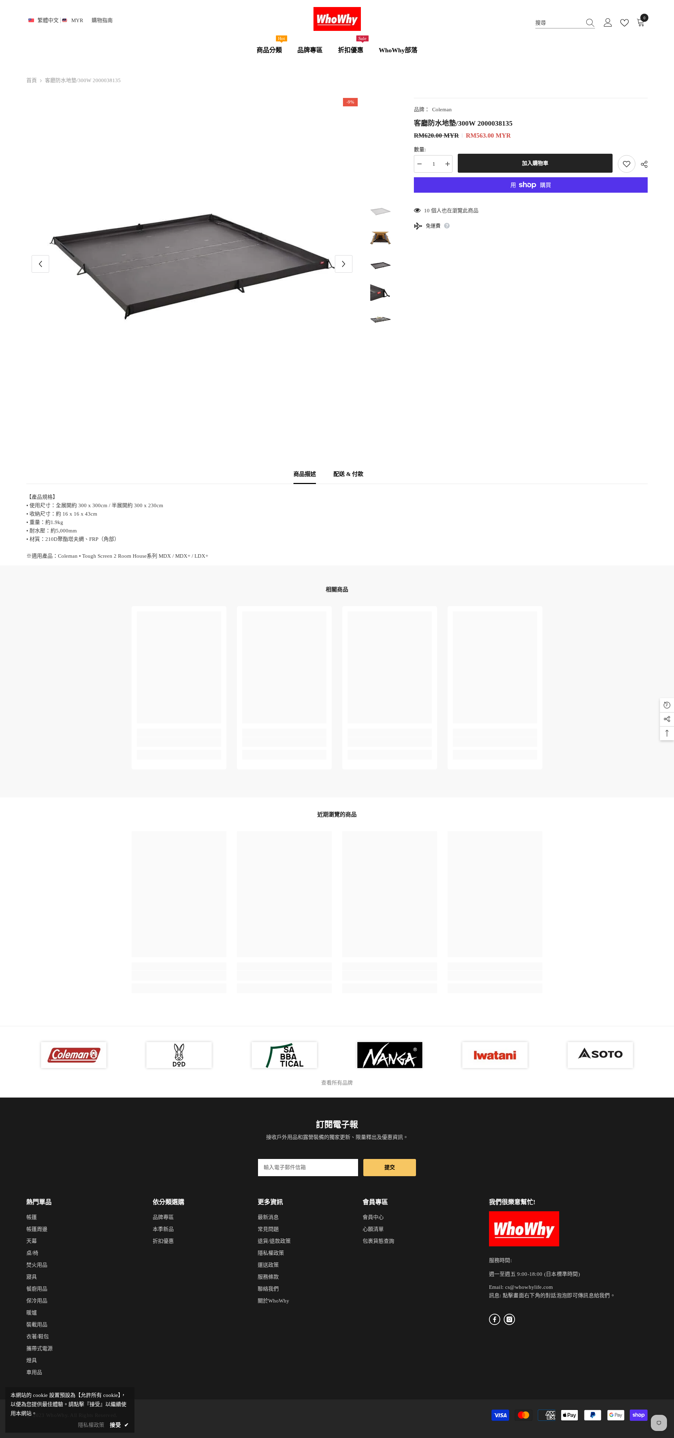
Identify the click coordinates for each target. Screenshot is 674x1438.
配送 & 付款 (348, 474)
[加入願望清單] (626, 164)
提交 (389, 1167)
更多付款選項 (531, 197)
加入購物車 (535, 163)
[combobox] (558, 22)
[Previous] (40, 264)
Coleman (442, 109)
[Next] (343, 264)
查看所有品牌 (337, 1083)
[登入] (608, 23)
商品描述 (304, 474)
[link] (179, 742)
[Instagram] (509, 1319)
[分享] (641, 164)
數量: (420, 149)
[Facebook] (494, 1319)
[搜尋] (565, 23)
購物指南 (102, 20)
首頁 (31, 80)
